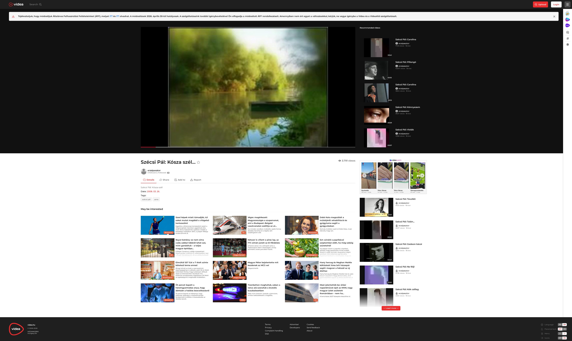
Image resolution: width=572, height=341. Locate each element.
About (309, 331)
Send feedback (313, 327)
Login (556, 4)
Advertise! (294, 324)
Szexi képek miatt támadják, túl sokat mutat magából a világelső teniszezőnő (192, 220)
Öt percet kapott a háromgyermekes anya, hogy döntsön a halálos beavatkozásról (192, 288)
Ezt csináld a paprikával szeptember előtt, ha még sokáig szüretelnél (336, 243)
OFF (560, 338)
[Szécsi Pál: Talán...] (376, 229)
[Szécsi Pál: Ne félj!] (376, 275)
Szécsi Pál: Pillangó (405, 62)
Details (150, 179)
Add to (181, 179)
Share (166, 179)
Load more (391, 308)
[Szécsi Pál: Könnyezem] (376, 115)
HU (560, 325)
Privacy (268, 327)
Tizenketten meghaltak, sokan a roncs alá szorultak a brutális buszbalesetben (264, 288)
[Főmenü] (568, 4)
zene (156, 199)
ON (564, 329)
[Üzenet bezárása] (554, 16)
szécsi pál (146, 199)
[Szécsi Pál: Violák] (376, 137)
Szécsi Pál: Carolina (405, 39)
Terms (268, 324)
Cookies (310, 324)
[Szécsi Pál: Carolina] (376, 47)
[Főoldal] (16, 4)
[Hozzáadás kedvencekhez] (198, 162)
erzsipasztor (404, 43)
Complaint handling (274, 331)
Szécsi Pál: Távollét (405, 199)
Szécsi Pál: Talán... (404, 221)
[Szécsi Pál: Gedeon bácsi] (376, 252)
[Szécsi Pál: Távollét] (376, 207)
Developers (295, 327)
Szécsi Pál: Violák (404, 129)
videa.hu (31, 325)
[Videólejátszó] (248, 87)
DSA (267, 334)
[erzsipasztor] (396, 43)
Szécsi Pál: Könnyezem (407, 107)
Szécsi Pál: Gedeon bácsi (408, 244)
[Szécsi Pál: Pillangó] (376, 70)
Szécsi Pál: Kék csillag (407, 289)
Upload (542, 4)
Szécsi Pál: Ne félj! (405, 266)
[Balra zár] (560, 333)
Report (197, 179)
